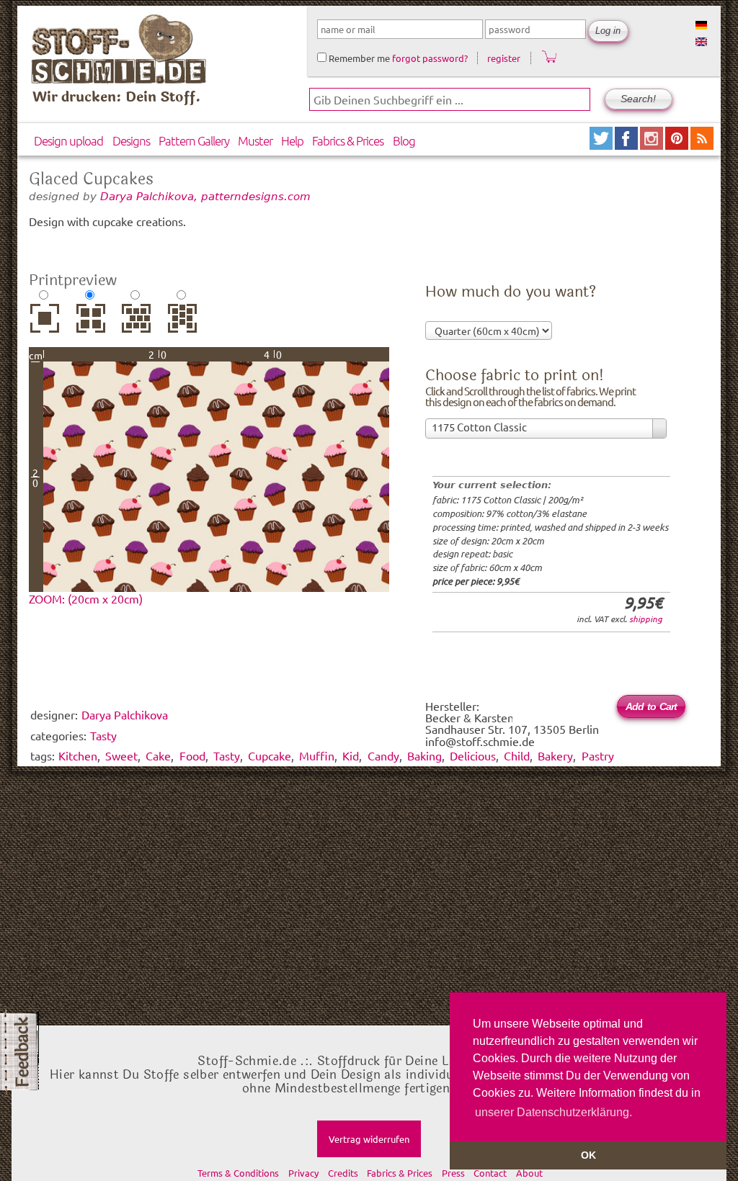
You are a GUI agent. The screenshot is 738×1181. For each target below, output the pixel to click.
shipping (645, 618)
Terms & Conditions (238, 1173)
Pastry (598, 755)
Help (292, 140)
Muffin (316, 755)
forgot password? (430, 58)
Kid (350, 755)
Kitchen (77, 755)
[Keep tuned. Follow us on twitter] (602, 144)
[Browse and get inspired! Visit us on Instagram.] (652, 144)
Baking (424, 755)
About (529, 1173)
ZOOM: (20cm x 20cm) (86, 598)
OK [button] (588, 1155)
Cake (158, 755)
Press (453, 1173)
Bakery (555, 755)
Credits (343, 1173)
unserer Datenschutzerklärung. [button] (553, 1112)
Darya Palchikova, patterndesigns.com (205, 196)
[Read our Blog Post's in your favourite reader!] (701, 144)
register (503, 58)
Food (192, 755)
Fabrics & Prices (347, 140)
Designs (131, 140)
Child (517, 755)
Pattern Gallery (194, 140)
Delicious (473, 755)
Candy (383, 755)
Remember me (358, 58)
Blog (404, 140)
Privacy (303, 1173)
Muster (255, 140)
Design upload (68, 140)
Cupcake (269, 755)
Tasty (226, 755)
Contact (490, 1173)
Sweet (121, 755)
